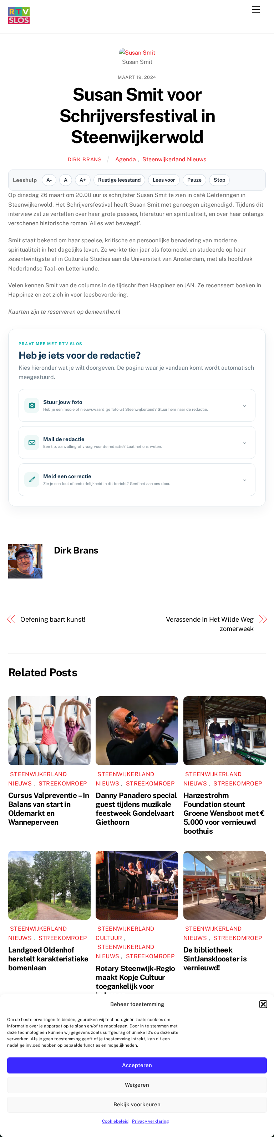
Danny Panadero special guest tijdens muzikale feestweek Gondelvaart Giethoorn (136, 809)
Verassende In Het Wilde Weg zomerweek (210, 624)
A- (49, 180)
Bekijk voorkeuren (137, 1104)
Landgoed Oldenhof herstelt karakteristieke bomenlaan (48, 958)
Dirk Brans (85, 159)
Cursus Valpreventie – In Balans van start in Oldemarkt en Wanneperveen (48, 809)
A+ (83, 180)
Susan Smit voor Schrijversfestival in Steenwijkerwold (137, 115)
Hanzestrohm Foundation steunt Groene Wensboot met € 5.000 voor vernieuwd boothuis (224, 813)
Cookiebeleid (115, 1121)
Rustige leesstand (119, 180)
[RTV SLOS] (19, 21)
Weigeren (137, 1085)
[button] (263, 1004)
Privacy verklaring (150, 1121)
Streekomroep (63, 783)
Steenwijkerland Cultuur (125, 933)
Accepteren (137, 1065)
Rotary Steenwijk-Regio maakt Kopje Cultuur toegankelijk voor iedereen (135, 982)
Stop (219, 180)
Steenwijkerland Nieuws (174, 159)
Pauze (194, 180)
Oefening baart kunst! (53, 619)
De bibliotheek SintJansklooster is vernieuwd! (215, 958)
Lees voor (164, 180)
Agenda (125, 159)
